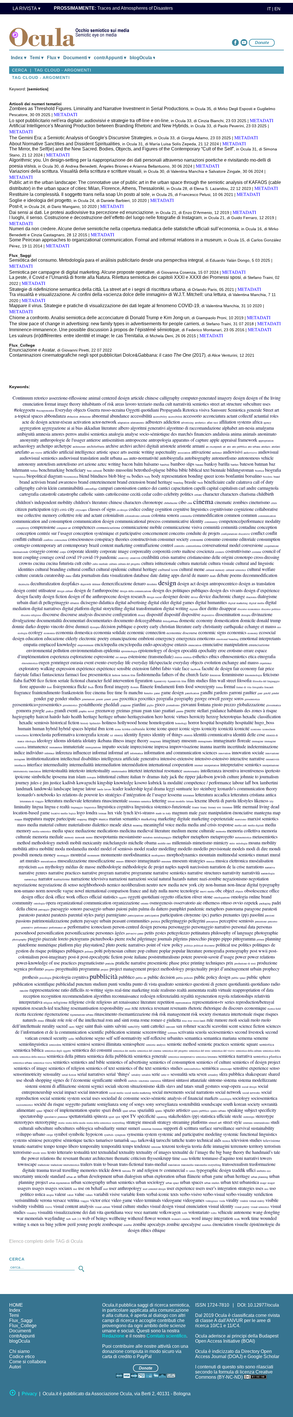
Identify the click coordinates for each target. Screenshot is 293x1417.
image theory (69, 404)
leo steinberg (204, 788)
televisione (271, 1140)
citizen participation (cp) (37, 509)
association (184, 452)
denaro (139, 583)
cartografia (29, 494)
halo (66, 716)
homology (181, 723)
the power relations (38, 1158)
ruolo (255, 1020)
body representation (169, 476)
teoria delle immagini (210, 1146)
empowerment (86, 645)
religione (61, 1002)
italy (165, 776)
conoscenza (60, 540)
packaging (265, 903)
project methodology (165, 969)
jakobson (205, 776)
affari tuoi (212, 422)
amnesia (43, 434)
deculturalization (45, 583)
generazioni (88, 699)
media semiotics (41, 831)
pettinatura (200, 933)
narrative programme (133, 873)
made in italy (163, 813)
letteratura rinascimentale (105, 800)
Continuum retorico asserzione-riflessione (50, 398)
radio (275, 984)
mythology (54, 867)
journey (22, 782)
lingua (37, 806)
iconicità (225, 728)
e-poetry (141, 626)
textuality (127, 1152)
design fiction (55, 596)
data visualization (116, 575)
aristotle (184, 446)
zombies (206, 1225)
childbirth (265, 494)
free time (114, 692)
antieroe (93, 440)
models (238, 849)
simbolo (132, 1081)
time (176, 1158)
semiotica (266, 1044)
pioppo (214, 939)
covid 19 (74, 557)
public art (141, 978)
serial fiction (69, 1075)
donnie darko (24, 626)
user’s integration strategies (230, 1188)
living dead (269, 806)
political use (226, 945)
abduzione (85, 416)
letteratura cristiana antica (253, 794)
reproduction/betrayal (255, 1002)
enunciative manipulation (225, 644)
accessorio (192, 416)
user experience (181, 1188)
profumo (36, 969)
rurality (48, 1026)
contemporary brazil (81, 545)
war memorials (30, 1218)
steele (237, 1116)
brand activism (32, 482)
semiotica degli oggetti (58, 1051)
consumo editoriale (239, 539)
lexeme (201, 800)
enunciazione (259, 644)
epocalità (189, 650)
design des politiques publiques (181, 590)
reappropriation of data (253, 990)
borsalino (253, 476)
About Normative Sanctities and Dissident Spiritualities (64, 143)
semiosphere (133, 1044)
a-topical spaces (29, 416)
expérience (85, 668)
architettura (95, 446)
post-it (73, 957)
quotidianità (239, 984)
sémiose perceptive (45, 1140)
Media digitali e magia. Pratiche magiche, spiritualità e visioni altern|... (146, 8)
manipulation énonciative (230, 812)
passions (23, 921)
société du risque (49, 1104)
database (141, 575)
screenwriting (154, 1032)
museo (120, 861)
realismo (168, 990)
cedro (158, 494)
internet (198, 765)
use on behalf (90, 1188)
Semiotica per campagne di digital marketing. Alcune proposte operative (82, 272)
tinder (184, 1159)
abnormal (100, 416)
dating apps (169, 575)
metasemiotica (243, 837)
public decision (161, 977)
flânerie (146, 686)
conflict (257, 533)
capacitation (182, 488)
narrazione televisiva (89, 879)
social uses (90, 1098)
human (38, 728)
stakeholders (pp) (183, 1116)
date (154, 575)
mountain (207, 855)
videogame (172, 1200)
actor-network (104, 422)
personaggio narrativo (210, 927)
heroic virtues (176, 716)
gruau (136, 710)
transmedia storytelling (208, 1165)
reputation (21, 1008)
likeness (261, 800)
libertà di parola (222, 800)
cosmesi (219, 552)
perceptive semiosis (236, 921)
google (38, 710)
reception (31, 996)
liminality (22, 806)
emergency (165, 638)
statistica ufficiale (215, 1116)
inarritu (219, 746)
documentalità (49, 620)
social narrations (199, 1092)
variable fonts (133, 1194)
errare (248, 650)
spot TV (128, 1116)
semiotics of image (30, 1068)
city (71, 509)
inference (49, 753)
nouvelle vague (60, 891)
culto (86, 563)
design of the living (263, 398)
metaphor (181, 836)
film (183, 681)
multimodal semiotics (236, 855)
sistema (230, 1080)
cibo (182, 502)
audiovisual (268, 452)
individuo (34, 752)
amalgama (265, 428)
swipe (49, 1135)
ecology (35, 632)
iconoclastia (22, 735)
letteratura (188, 795)
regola (223, 996)
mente (89, 837)
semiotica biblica (28, 1050)
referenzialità (169, 996)
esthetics (200, 656)
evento (100, 662)
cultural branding (50, 569)
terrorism (272, 1146)
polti (98, 951)
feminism (215, 675)
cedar (146, 494)
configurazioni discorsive (235, 534)
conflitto (48, 540)
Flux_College (23, 1325)
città (63, 509)
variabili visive (107, 1194)
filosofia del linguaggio (266, 681)
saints (109, 1026)
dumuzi (82, 626)
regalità (187, 996)
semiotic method (181, 1044)
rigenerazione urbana (81, 1015)
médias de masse (81, 867)
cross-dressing (266, 557)
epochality (207, 650)
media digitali (256, 825)
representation (183, 1003)
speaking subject (242, 1110)
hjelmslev (95, 723)
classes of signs (102, 509)
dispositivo (207, 615)
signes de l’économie (72, 1080)
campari (105, 488)
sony (150, 1104)
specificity (267, 1110)
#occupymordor (45, 410)
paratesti (269, 909)
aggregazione (54, 428)
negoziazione (25, 885)
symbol (60, 1134)
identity (118, 735)
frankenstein (73, 692)
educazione (54, 638)
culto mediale (100, 564)
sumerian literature (151, 1129)
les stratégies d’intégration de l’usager (133, 794)
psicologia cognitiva (70, 977)
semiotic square (244, 1044)
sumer (121, 1128)
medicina (128, 830)
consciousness (81, 539)
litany (203, 807)
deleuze (96, 584)
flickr (82, 686)
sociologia (225, 1099)
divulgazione (23, 620)
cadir (230, 482)
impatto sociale (115, 746)
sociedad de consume (120, 1098)
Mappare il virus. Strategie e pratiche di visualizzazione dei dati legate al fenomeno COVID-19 (104, 305)
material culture (53, 824)
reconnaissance (125, 996)
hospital (207, 722)
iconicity (209, 728)
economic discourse (182, 632)
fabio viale (171, 668)
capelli (199, 488)
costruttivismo (238, 551)
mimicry (220, 843)
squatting (162, 1117)
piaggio (34, 939)
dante (69, 576)
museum (166, 861)
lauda (100, 789)
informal (99, 752)
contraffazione (146, 545)
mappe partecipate (59, 818)
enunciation (33, 404)
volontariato (198, 1212)
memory (69, 837)
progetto (49, 969)
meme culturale (201, 830)
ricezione (35, 1014)
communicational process (138, 521)
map (276, 812)
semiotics (200, 404)
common (232, 515)
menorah (80, 837)
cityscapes (81, 510)
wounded (268, 1218)
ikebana (105, 740)
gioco (160, 704)
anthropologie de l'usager (62, 440)
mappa (18, 819)
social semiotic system (60, 1098)
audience (217, 452)
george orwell (207, 698)
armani (198, 446)
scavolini (219, 1026)
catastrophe (68, 494)
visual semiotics (260, 1207)
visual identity (220, 1206)
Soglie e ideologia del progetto (40, 200)
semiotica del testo (199, 1051)
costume (256, 552)
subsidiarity (104, 1128)
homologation (161, 722)
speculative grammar (56, 1117)
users (200, 1188)
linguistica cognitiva (115, 806)
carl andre (247, 488)
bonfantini (235, 476)
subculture (252, 404)
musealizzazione (72, 861)
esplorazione (81, 656)
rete (135, 1008)
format (51, 404)
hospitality (224, 722)
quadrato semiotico (175, 984)
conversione (252, 545)
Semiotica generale (245, 410)
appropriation (266, 440)
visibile (272, 1200)
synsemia (135, 1134)
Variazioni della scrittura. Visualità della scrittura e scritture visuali (75, 171)
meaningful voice (159, 824)
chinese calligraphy (162, 398)
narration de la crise (227, 867)
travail (55, 1170)
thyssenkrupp (159, 1158)
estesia (178, 657)
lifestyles (245, 800)
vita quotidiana (110, 1212)
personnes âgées (110, 933)
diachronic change (228, 596)
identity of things (167, 734)
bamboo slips (182, 464)
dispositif (154, 614)
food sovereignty (200, 686)
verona (46, 1200)
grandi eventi (66, 710)
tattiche (178, 1140)
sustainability (262, 1128)
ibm (101, 728)
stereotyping (46, 1122)
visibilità (36, 1206)
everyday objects (188, 662)
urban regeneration (59, 1183)
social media (116, 1093)
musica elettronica (231, 861)
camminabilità (70, 488)
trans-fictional (131, 1164)
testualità (82, 1152)
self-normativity (128, 1038)
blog (122, 476)
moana (254, 843)
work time (250, 1218)
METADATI (65, 114)
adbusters (153, 422)
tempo (49, 1146)
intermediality (55, 764)
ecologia (22, 633)
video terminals (147, 1200)
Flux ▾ (53, 57)
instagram (19, 759)
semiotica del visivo (223, 1051)
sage (80, 1026)
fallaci (35, 674)
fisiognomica (64, 686)
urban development (95, 1176)
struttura (247, 1123)
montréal (78, 855)
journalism (269, 776)
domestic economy (196, 620)
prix (229, 963)
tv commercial (172, 1170)
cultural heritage (142, 569)
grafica (49, 711)
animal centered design (109, 398)
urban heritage (237, 1176)
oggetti (123, 897)
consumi (196, 539)
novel (79, 891)
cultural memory (215, 570)
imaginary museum (179, 740)
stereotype (265, 1116)
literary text (214, 807)
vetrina (73, 1200)
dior (202, 608)
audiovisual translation (79, 458)
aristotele (168, 446)
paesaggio (44, 909)
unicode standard (50, 1176)
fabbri (155, 668)
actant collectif (240, 416)
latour (91, 788)
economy (253, 633)
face (185, 668)
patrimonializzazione (50, 921)
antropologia (160, 440)
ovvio (238, 903)
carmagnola (268, 488)
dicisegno (89, 602)
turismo (126, 1171)
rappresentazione (44, 990)
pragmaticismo (91, 963)
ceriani (198, 495)
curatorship (54, 575)
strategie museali (141, 1122)
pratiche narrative (130, 963)
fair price (266, 668)
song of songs (132, 1104)
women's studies (180, 1219)
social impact (64, 1092)
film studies (197, 680)
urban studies (211, 1183)
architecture (79, 446)
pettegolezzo (178, 933)
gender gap (44, 698)
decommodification (260, 575)
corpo (63, 552)
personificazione (79, 933)
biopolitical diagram (44, 476)
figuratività (174, 681)
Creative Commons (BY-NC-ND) (234, 1375)
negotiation (259, 879)
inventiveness (252, 770)
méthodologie (109, 867)
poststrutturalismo (164, 957)
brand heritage (159, 482)
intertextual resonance (162, 770)
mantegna (263, 812)
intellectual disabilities (80, 758)
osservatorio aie (188, 903)
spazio (158, 1111)
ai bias (77, 428)
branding (178, 483)
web (68, 1219)
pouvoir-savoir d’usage (213, 957)
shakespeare (256, 1074)
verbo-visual (214, 1194)
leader (117, 788)
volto (214, 1213)
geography (183, 698)
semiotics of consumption (172, 1062)
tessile (36, 1153)
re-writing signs (100, 990)
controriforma (193, 546)
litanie (195, 807)
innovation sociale (248, 752)
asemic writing (141, 452)
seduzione (84, 1038)
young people (89, 1224)
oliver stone (202, 897)
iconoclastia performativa (52, 734)
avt (81, 464)
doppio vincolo (50, 626)
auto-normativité (144, 458)
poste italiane (135, 957)
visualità (45, 1212)
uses (266, 404)
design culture (65, 591)
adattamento (137, 422)
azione (90, 464)
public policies (184, 978)
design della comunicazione (135, 591)
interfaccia (20, 765)
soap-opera (231, 1086)
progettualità (67, 969)
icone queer (167, 728)
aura (125, 459)
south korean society (241, 1104)
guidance (218, 710)
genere (99, 699)
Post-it (15, 206)
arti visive (36, 452)
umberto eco (264, 1171)
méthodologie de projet (143, 867)
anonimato (267, 434)
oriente (145, 903)
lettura (189, 801)
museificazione (101, 861)
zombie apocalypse (184, 1224)
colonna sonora (165, 515)
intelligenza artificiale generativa (130, 758)
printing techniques (208, 963)
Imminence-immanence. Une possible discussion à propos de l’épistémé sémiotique (94, 329)
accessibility (160, 416)
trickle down (110, 1170)
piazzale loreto (55, 939)
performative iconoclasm (89, 927)
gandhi (206, 692)
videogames (193, 1200)
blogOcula (19, 1341)
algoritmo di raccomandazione (194, 428)
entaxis (181, 644)
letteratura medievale (63, 800)
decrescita (23, 584)
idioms (60, 740)
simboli (120, 1080)
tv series (190, 1171)
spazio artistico (176, 1110)
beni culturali (94, 471)
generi (107, 699)
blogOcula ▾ (142, 57)
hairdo (55, 716)
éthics (146, 1230)
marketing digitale (174, 818)
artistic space (107, 452)
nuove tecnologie (184, 891)
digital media (256, 603)
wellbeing (117, 1218)
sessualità (179, 1074)
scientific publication (106, 1032)
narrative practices (64, 873)
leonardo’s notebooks (36, 794)
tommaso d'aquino (218, 1158)
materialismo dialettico (88, 824)
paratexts (59, 915)
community (211, 522)
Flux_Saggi (21, 1320)
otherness (211, 903)
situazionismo (142, 1086)
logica (72, 813)
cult (78, 563)
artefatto (22, 452)
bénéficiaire (214, 482)
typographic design (214, 1170)
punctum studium (91, 984)
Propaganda (170, 410)
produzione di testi (245, 963)
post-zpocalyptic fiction (101, 957)
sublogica (84, 1128)
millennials (181, 843)
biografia (273, 470)
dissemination (227, 614)
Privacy (29, 1393)
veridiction (263, 1194)
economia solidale (110, 632)
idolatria (74, 740)
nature (192, 879)
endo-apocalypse (158, 644)
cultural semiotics (236, 570)
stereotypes (24, 1122)
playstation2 (94, 945)
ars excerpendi (214, 446)
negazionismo (235, 879)
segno (99, 1038)
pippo (226, 939)
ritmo (41, 1021)
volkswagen (170, 1212)
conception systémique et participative (107, 533)
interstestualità (55, 770)
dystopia (95, 627)
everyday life (119, 662)
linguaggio (77, 807)
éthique (158, 1230)
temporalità (111, 1146)
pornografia (213, 951)
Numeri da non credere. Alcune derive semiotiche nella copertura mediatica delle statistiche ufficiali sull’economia (124, 228)
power (240, 957)
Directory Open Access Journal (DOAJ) (233, 1354)
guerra (179, 711)
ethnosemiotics (233, 656)
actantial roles (266, 416)
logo (81, 812)
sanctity (134, 1026)
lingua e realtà (57, 806)
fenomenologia (253, 675)
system (150, 1134)
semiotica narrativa (235, 1056)
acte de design (34, 422)
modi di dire (257, 849)
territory (256, 1146)
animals (249, 434)
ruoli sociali (239, 1020)
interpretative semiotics (240, 764)
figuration (144, 680)
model (93, 849)
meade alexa (121, 824)
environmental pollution (47, 650)
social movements (168, 1092)
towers (266, 1158)
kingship (105, 782)
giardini (139, 704)
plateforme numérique (37, 945)
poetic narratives (130, 945)
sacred (62, 1026)
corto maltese (183, 551)
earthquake (233, 626)
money (49, 855)
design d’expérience (262, 590)
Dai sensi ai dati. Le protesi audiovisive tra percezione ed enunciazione (81, 212)
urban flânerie (188, 1176)
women (163, 1218)
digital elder (158, 602)
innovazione (272, 753)
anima (236, 434)
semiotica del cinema (149, 1051)
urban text (229, 1182)
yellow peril (65, 1224)
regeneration (206, 996)
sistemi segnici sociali (97, 1086)
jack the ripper (182, 776)
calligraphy (25, 488)
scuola (201, 1032)
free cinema (95, 692)
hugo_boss (264, 722)
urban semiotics (120, 1182)
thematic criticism (130, 1158)
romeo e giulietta (166, 1020)
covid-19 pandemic (100, 557)
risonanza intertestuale (232, 1014)
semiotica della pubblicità (109, 1056)
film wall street (222, 680)
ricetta (20, 1014)
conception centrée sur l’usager (44, 533)
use (75, 1189)
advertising (187, 422)
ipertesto (272, 770)
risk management (174, 1014)
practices (69, 963)
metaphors (200, 836)
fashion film (128, 675)
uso (266, 1189)
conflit (271, 533)
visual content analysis (73, 1206)
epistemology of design (159, 650)
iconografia (86, 734)
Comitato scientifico (166, 1335)
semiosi (69, 1044)
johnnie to (249, 776)
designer (170, 596)
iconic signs (189, 728)
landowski (43, 788)
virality (232, 1200)
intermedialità (81, 764)
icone (151, 728)
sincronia (143, 1081)
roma (134, 1020)
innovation (224, 753)
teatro (191, 1140)
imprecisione (141, 746)
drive (69, 626)
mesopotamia (106, 836)
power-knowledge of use (38, 963)
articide (137, 398)
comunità (211, 527)
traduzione (44, 1165)
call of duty (263, 482)
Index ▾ (18, 57)
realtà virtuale (219, 990)
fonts (180, 686)
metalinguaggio (162, 837)
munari (262, 855)
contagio (22, 545)
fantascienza (53, 674)
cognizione (244, 509)
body (147, 477)
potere (186, 957)
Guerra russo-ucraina (106, 410)
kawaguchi (86, 782)
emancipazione (123, 638)
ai (68, 428)
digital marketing (238, 603)
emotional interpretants (260, 638)
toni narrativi (247, 1158)
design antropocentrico (217, 583)
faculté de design (217, 668)
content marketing (116, 545)
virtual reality (256, 1201)
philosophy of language (232, 933)
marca (103, 818)
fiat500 (29, 680)
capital (212, 488)
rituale (50, 1020)
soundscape (211, 1104)
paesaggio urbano (99, 909)
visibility (19, 1206)
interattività (272, 759)
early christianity (208, 626)
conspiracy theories (112, 539)
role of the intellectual (85, 1020)
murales (32, 861)
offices (82, 897)
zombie (128, 1225)
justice (55, 782)
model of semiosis (116, 849)
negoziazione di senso (58, 885)
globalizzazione (251, 704)
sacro (71, 1027)
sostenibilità (189, 1104)
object (228, 891)
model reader (145, 849)
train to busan (106, 1164)
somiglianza (107, 1104)
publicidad (65, 984)
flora (99, 686)
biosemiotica (71, 477)
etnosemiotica (29, 663)
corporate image (114, 551)
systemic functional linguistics (250, 1134)
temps (127, 1146)
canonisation (125, 488)
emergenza (186, 638)
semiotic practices (213, 1044)
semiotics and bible (88, 1062)
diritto (212, 608)
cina (189, 503)
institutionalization (42, 758)
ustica (40, 1194)
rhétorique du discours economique (234, 1008)
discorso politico (270, 609)
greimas (123, 710)
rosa (184, 1021)
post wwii (259, 951)
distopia (245, 615)
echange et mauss (260, 626)
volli (184, 1213)
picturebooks (102, 939)
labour (238, 782)
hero (159, 716)
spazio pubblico (200, 1111)
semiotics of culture (213, 1062)
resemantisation (84, 1008)
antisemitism (113, 440)
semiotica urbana (22, 1063)
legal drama (154, 788)
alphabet (229, 428)
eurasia (76, 662)
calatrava (244, 482)
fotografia (257, 687)
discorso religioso (31, 615)
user (105, 1189)
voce (128, 1212)
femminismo (233, 674)
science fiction (252, 1026)
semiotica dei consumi (92, 1050)
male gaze (198, 812)
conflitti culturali (27, 539)
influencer (82, 752)
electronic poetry (94, 638)
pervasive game (134, 933)
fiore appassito (33, 686)
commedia (186, 516)
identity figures (137, 734)
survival (242, 1128)
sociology (241, 1098)
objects (239, 891)
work (237, 1219)
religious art (107, 1002)
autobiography (198, 458)
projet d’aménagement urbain (235, 969)
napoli (183, 867)
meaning (137, 825)
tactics (89, 1140)
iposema (59, 776)
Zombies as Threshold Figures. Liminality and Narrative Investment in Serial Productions (98, 108)
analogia (116, 434)
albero (123, 428)
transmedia (187, 1165)
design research (132, 596)
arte (229, 446)
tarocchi (163, 1140)
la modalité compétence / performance (197, 782)
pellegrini (196, 921)
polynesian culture (120, 951)
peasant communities (131, 921)
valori (70, 1195)
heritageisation (141, 716)
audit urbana (111, 458)
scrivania (186, 1032)
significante (102, 1080)
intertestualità (119, 771)
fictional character (86, 680)
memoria (221, 831)
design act (186, 583)
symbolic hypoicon (85, 1134)
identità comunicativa (212, 734)
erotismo (234, 650)
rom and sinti (117, 1020)
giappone (125, 705)
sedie (71, 1039)
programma (89, 969)
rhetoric (195, 1008)
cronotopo (243, 557)
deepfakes (70, 583)
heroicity (197, 716)
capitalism (228, 488)
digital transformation (143, 608)
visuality (32, 1213)
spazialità (145, 1110)
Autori (15, 1366)
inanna (206, 746)
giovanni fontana (196, 704)
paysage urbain (97, 921)
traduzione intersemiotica (65, 1165)
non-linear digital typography (253, 885)
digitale (193, 609)
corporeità (162, 551)
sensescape (226, 1069)
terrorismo (22, 1152)
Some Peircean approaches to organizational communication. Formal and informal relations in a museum (115, 239)
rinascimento (105, 1014)
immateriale (73, 746)
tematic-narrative (28, 1146)
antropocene (136, 440)
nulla (163, 891)
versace (59, 1200)
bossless (267, 477)
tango (133, 1141)
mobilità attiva (25, 849)
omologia (239, 897)
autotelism (46, 464)
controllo (179, 546)
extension (140, 668)
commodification (208, 515)
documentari (74, 620)
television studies (246, 1140)
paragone (252, 909)
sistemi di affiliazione (57, 1086)
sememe (261, 1038)
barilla (223, 464)
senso (275, 1068)
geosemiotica (252, 699)
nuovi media (207, 891)
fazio (204, 674)
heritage (90, 716)
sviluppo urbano (30, 1134)
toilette (195, 1158)
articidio (50, 452)
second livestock (249, 1032)
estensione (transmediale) (150, 656)
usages (38, 1188)
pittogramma (244, 939)
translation (174, 1165)
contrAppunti (22, 1335)
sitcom (123, 1086)
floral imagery (116, 686)
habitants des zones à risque (252, 710)
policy (177, 945)
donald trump (269, 620)
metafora (148, 837)
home (143, 722)
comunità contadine (238, 527)
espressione (104, 656)
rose (190, 1021)
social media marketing (137, 1093)
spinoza (100, 1116)
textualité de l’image (190, 1152)
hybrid (52, 728)
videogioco (211, 1201)
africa (257, 422)
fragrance (22, 692)
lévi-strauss (144, 812)
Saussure (219, 410)
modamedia (76, 849)
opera (51, 903)
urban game (212, 1176)
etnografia (267, 656)
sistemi (31, 1086)
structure (234, 404)
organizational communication (84, 903)
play (78, 945)
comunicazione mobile (141, 527)
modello (185, 849)
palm (132, 909)
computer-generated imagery (206, 398)
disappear (227, 608)
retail (127, 1009)
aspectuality (166, 452)
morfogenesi (158, 855)
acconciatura (214, 416)
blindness (98, 476)
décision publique (116, 626)
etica (252, 656)
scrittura (172, 1033)
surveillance (223, 1128)
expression (65, 668)
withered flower (142, 1218)
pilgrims (180, 939)
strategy (164, 1122)
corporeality (140, 551)
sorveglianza (166, 1104)
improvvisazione (184, 746)
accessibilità (175, 416)
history (84, 723)
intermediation (107, 764)
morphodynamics (182, 855)
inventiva (231, 770)
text (94, 1152)
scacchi (204, 1026)
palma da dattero (153, 909)
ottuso (226, 903)
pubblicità (104, 976)
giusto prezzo (224, 704)
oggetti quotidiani (143, 897)
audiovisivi (232, 452)
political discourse (204, 945)
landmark (24, 788)
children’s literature (91, 502)
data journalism (86, 575)
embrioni (146, 638)
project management (128, 969)
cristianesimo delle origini (210, 557)
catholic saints (91, 494)
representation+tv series (213, 1002)
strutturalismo (262, 1123)
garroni (235, 692)
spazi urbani (129, 1111)
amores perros (64, 434)
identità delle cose (249, 734)
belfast (34, 471)
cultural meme (192, 569)
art (224, 446)
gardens (221, 692)
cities (274, 503)
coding (148, 509)
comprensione (43, 527)
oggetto (167, 897)
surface (205, 1128)
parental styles (81, 915)
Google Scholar (263, 1356)
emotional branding (227, 639)
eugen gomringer (54, 662)
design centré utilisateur (34, 590)
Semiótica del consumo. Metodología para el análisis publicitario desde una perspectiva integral (106, 260)
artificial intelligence (77, 452)
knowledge (123, 782)
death (213, 576)
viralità (244, 1201)
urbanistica (249, 1182)
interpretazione (270, 765)
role (61, 1020)
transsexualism (235, 1164)
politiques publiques (65, 951)
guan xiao (152, 710)
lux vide (115, 812)
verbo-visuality (239, 1194)
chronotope (152, 502)
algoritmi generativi (147, 428)
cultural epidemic (111, 569)
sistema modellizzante (257, 1080)
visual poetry (242, 1207)
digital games (182, 602)
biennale (218, 470)
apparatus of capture (190, 440)
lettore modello (176, 801)
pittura (260, 939)
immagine (257, 741)
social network (228, 1092)
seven (202, 1074)
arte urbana (254, 446)
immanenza (55, 747)
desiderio (152, 584)
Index (14, 1310)
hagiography (23, 716)
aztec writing (109, 464)
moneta (35, 855)
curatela (36, 575)
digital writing (175, 608)
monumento (111, 855)
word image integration (212, 1218)
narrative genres (33, 873)
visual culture (102, 1207)
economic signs (212, 632)
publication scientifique (34, 984)
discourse (51, 614)
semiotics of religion (66, 1068)
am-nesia (246, 428)
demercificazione (117, 583)
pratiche (109, 963)
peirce (155, 921)
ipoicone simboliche (33, 776)
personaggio (179, 927)
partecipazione (136, 915)
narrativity (231, 873)
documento (124, 620)
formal (229, 686)
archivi (126, 446)
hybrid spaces (71, 728)
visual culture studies (130, 1206)
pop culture (148, 951)
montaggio (63, 855)
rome (145, 1020)
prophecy (271, 969)
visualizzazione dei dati (75, 1212)
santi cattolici (153, 1026)
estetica (187, 657)
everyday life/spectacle (152, 662)
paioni (121, 909)
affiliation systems (235, 422)
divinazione (262, 614)
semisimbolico (192, 1069)
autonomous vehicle (256, 458)
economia (49, 633)
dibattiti (74, 603)
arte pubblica (239, 446)
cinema (203, 501)
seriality (135, 1075)
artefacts (265, 446)
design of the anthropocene (92, 596)
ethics (214, 656)
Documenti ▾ (76, 57)
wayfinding (54, 1218)
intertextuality (191, 771)
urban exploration (159, 1176)
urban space (172, 1183)
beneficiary (76, 470)
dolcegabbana (170, 621)
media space (63, 830)
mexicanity (92, 843)
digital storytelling (106, 608)
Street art (271, 410)
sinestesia (155, 1081)
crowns (25, 563)
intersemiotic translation (27, 771)
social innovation (93, 1092)
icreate (103, 734)
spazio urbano (218, 1111)
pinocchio (198, 939)
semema (245, 1038)
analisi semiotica (92, 434)
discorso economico (248, 609)
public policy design (212, 977)
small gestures (207, 1086)
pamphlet (177, 909)
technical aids (209, 1140)
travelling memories (80, 1170)
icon (110, 728)
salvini (120, 1026)
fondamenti (165, 686)
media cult (162, 404)
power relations (261, 957)
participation (152, 915)
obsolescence (256, 891)
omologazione (222, 897)
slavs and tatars (179, 1086)
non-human (216, 885)
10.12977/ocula (263, 1305)
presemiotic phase (163, 963)
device (194, 597)
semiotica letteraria (206, 1057)
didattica (106, 602)
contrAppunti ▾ (110, 57)
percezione (261, 921)
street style (232, 1122)
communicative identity (182, 521)
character (211, 494)
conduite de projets (203, 533)
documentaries (99, 620)
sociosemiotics (24, 1105)
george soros (232, 698)
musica (210, 861)
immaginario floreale (232, 740)
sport (111, 1117)
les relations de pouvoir (77, 794)
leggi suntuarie (179, 788)
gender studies (68, 698)
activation (82, 422)
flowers (134, 687)
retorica (146, 1008)
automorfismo (224, 458)
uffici (251, 1170)
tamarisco (104, 1140)
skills (160, 1086)
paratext (43, 915)
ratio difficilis (72, 990)
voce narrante (146, 1212)
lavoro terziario (138, 404)
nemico (113, 885)
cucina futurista (60, 563)
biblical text (199, 470)
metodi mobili (68, 843)
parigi (100, 915)
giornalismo (173, 705)
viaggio (84, 1201)
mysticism (28, 867)
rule (210, 1020)
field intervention (119, 680)
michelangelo (115, 843)
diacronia (251, 597)
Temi (14, 1315)
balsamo (151, 464)
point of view (158, 945)
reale (155, 990)
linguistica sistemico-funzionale (162, 806)
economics (236, 632)
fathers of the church (180, 674)
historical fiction (64, 722)
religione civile (82, 1002)
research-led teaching (50, 1008)
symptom (120, 1135)
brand (277, 477)
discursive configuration (115, 614)
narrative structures (204, 873)
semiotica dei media (124, 1051)
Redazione (113, 1335)
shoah (28, 1080)
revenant (161, 1008)
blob (112, 476)
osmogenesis (161, 903)
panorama (234, 909)
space (39, 1111)
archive (112, 446)
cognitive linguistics (191, 509)
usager (271, 1183)
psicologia (45, 978)
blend (84, 476)
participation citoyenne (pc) (184, 915)
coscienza (205, 551)
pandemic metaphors (205, 909)
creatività (135, 558)
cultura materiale (192, 563)
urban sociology (150, 1182)
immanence (37, 746)
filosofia (244, 680)
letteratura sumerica (140, 801)
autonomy (27, 464)
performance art (57, 927)
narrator (45, 879)
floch (91, 687)
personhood (25, 933)
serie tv (165, 1075)
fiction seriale (57, 680)
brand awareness (62, 482)
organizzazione (126, 903)
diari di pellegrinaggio (49, 602)
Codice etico (22, 1356)
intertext (135, 770)
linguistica (90, 807)
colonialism (113, 515)
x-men (33, 1224)
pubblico (126, 977)
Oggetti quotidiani (142, 410)
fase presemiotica (95, 674)
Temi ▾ (36, 57)
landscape (62, 788)
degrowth (85, 584)
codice (134, 509)
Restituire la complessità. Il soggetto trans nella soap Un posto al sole (79, 194)
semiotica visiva (42, 1063)
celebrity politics (178, 494)
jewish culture (226, 776)
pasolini (257, 915)
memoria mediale (47, 836)
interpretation (211, 765)
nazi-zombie (210, 879)
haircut (42, 716)
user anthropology (125, 1188)
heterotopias (230, 716)
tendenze (142, 1146)
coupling (31, 557)
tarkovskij (146, 1140)
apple (214, 440)
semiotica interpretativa (181, 1057)
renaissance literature (137, 1002)
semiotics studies (168, 1068)
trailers (86, 1164)
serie (156, 1074)
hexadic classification (262, 716)
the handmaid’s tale (263, 1152)
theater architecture (96, 1158)
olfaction (183, 897)
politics (244, 945)
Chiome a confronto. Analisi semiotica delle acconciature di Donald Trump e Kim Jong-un (99, 317)
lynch (128, 812)
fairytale (21, 674)
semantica (193, 1038)
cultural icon (168, 569)
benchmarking (52, 470)
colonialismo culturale (137, 516)
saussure (170, 1027)
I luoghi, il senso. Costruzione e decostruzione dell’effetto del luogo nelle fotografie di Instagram (105, 217)
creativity (123, 558)
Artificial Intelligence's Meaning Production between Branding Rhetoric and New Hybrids (98, 125)
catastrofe (48, 494)
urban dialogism (127, 1176)
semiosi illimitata (106, 1044)
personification (50, 933)
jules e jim (39, 782)
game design (172, 692)
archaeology (24, 446)
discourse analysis (76, 614)
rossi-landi (199, 1021)
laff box (252, 782)
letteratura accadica (212, 794)
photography (19, 939)
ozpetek (251, 903)
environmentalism (86, 650)
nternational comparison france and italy (121, 891)
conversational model (221, 545)
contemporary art (46, 545)
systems (20, 1140)
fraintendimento (46, 692)
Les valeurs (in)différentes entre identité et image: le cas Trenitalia (76, 335)
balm (138, 464)
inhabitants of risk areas (103, 404)
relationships (242, 996)
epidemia (112, 650)
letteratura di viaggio (31, 801)
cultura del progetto (129, 564)
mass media (27, 824)
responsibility (112, 1008)
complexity (22, 528)
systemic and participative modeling (190, 1134)
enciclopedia (106, 644)
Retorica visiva (196, 410)
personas (264, 927)
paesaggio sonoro (66, 909)
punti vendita (119, 984)
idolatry (89, 740)
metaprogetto (222, 836)
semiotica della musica (32, 1057)
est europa (121, 657)
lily (272, 801)
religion (47, 1003)
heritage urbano (112, 716)
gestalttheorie (90, 704)
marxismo (240, 819)
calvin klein (46, 488)
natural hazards (172, 879)
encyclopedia (130, 644)
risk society (201, 1014)
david (186, 575)
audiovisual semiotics (38, 458)
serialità (146, 1075)
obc (218, 891)
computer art (64, 528)
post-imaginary (53, 957)
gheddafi (111, 704)
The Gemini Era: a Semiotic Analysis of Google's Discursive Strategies (80, 137)
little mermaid (245, 806)
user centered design (154, 1189)
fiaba (17, 680)
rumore (221, 1020)
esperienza (59, 656)
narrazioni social (143, 879)
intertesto (77, 770)
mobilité (46, 849)
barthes (235, 465)
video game (121, 1200)
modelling (168, 849)
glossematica (273, 705)
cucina (39, 563)
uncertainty (23, 1176)
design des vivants (226, 590)
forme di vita (243, 687)
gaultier (249, 692)
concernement (155, 533)
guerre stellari (196, 710)
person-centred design (132, 927)
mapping (82, 819)
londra (91, 812)
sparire (94, 1110)
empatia (30, 644)
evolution (212, 662)
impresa (161, 746)
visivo (48, 1207)
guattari (168, 710)
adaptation (123, 422)
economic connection (146, 632)
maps (93, 818)
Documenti (20, 1330)
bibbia (172, 470)
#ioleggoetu (24, 410)
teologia (183, 1146)
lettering (159, 800)
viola (222, 1201)
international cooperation (171, 764)
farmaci (72, 674)
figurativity (160, 681)
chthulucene (170, 503)
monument (93, 855)
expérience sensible (113, 668)
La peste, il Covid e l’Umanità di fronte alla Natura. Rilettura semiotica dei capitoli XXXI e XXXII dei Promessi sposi (125, 277)
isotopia (91, 777)
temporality (90, 1146)
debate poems (229, 575)
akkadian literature (100, 428)
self (109, 1038)
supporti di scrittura (180, 1128)
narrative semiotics (169, 873)
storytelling (118, 1123)
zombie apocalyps (149, 1224)
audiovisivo (250, 452)
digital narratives (46, 608)
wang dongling (266, 1212)
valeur (60, 1194)
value (79, 1194)
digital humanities (211, 602)
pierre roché (125, 939)
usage (263, 1183)
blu (128, 477)
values (89, 1195)
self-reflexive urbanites (163, 1038)
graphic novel (86, 711)
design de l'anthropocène (96, 590)
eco (279, 627)
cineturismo (259, 502)
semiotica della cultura (249, 1051)
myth (41, 867)
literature (227, 807)
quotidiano (260, 984)
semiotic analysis (156, 1045)
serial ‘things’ (118, 1074)
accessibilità (141, 416)
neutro (152, 885)
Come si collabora (27, 1361)
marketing (149, 818)
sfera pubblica (231, 1074)
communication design (93, 521)
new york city (192, 885)
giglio (150, 705)
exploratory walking (37, 668)
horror (193, 722)
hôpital (90, 728)
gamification (192, 693)
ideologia (30, 741)
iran (71, 776)
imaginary (155, 741)
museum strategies (188, 861)
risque (259, 1014)
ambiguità (26, 434)
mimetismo (202, 843)
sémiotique (72, 1140)
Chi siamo (19, 1351)
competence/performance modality (250, 521)
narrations (255, 867)
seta (192, 1074)
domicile (248, 620)
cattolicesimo (117, 494)
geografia (164, 698)
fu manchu (133, 692)
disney (141, 615)
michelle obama (142, 843)
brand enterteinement (97, 482)
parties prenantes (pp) (229, 915)
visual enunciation (191, 1206)
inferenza (64, 752)
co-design (122, 510)
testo (43, 1153)
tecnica (226, 1141)
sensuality (52, 1074)
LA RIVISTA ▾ (26, 8)
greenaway (105, 710)
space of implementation (65, 1110)
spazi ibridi (111, 1110)
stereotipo (248, 1117)
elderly (72, 638)
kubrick (155, 782)
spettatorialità (80, 1116)
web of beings (95, 1218)
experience (266, 663)
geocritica (128, 698)
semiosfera (55, 1045)
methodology (43, 843)
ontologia (39, 903)
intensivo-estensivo (212, 758)
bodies (137, 476)
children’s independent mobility (44, 502)
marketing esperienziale (212, 818)
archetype (63, 446)
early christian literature (171, 626)
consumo (212, 539)
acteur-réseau (60, 422)
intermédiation (134, 764)
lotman (102, 813)
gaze (260, 693)
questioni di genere (210, 984)
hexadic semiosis (34, 722)
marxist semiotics (263, 818)
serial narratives (91, 1074)
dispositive (190, 614)
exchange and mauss (240, 662)
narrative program (98, 873)
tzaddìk (238, 1170)
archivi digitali (146, 446)
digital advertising (131, 602)
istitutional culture (113, 776)
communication (267, 516)
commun (249, 515)
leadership (133, 788)
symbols (109, 1135)
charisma (247, 494)
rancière (24, 991)
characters (229, 494)
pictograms (79, 939)
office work (65, 897)
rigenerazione (57, 1014)
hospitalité (244, 722)
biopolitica (19, 477)
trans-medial (156, 1164)
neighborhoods (92, 885)
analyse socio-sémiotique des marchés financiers (168, 434)
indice (19, 752)
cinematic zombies (231, 502)
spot (117, 1117)
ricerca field (274, 1009)
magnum (180, 812)
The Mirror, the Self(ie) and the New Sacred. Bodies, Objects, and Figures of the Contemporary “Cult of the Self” (121, 148)
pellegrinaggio (174, 921)
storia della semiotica (98, 1123)
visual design (161, 1206)
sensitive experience (250, 1068)
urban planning (259, 1177)
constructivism (143, 539)
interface (34, 764)
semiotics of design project (256, 1062)
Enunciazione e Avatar (32, 350)
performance (41, 927)
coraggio (37, 551)
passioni (269, 915)
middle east (164, 843)
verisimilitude (27, 1200)
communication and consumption (42, 521)
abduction (72, 416)
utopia (50, 1195)
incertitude (236, 746)
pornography (237, 951)
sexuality (213, 1075)
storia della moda (75, 1123)
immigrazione (93, 747)
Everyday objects (70, 410)
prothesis (30, 977)
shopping (43, 1080)
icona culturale (133, 728)
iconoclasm (268, 729)
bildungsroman (240, 470)
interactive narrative (247, 758)
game (157, 693)
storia (61, 1123)
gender (275, 693)
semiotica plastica (267, 1056)
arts (123, 452)
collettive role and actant (80, 515)
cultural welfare (261, 569)
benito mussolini (118, 470)
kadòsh (68, 782)
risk (155, 1014)
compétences (83, 527)
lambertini (269, 782)
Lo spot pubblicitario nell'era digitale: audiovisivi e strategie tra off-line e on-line (89, 120)
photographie (266, 933)
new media (169, 885)
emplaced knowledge (57, 644)
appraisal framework (239, 440)
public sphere (259, 977)
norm (40, 891)
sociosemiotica (264, 1098)
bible (183, 470)
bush (200, 483)
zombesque (112, 1224)
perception (212, 921)
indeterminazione (262, 746)
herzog (212, 716)
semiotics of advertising (127, 1062)
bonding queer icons (206, 476)
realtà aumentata (191, 990)
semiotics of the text (133, 1068)
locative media (59, 813)
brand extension (131, 482)
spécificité (146, 1116)
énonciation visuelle (230, 1224)
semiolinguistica (33, 1044)
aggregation (30, 428)
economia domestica (74, 632)
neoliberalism (133, 885)
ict (111, 735)
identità (188, 735)
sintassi (168, 1080)
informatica (136, 753)
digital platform (75, 608)
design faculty (28, 596)
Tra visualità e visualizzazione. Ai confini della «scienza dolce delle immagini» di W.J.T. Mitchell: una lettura (117, 294)
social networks (251, 1093)
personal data (243, 927)
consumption (268, 539)
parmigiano (116, 915)
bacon (127, 464)
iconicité (242, 728)
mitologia (241, 843)
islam (81, 776)
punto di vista (144, 984)
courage (47, 557)
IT (267, 8)
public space (238, 978)
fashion (116, 675)
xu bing (47, 1224)
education (34, 638)
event (89, 662)
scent (233, 1026)
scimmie (133, 1032)
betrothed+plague (149, 470)
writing (19, 1224)
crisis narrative (173, 557)
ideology (45, 740)
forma (219, 687)
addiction (171, 422)
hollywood (127, 722)
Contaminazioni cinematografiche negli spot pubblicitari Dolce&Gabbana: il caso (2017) (107, 355)
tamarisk (121, 1140)
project (104, 969)
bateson (247, 464)
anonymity (29, 440)
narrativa (270, 867)
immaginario (205, 741)
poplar (165, 951)
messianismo (130, 836)
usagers (24, 1188)
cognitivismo (221, 509)
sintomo (215, 1080)
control (167, 545)
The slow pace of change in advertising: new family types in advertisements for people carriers (104, 323)
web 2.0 (76, 1219)
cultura (113, 564)
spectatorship (31, 1116)
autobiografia (171, 458)
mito (232, 843)
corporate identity (83, 551)
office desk (44, 897)
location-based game (31, 812)
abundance (119, 416)
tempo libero (67, 1146)
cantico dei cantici (154, 488)
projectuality (196, 969)
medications (107, 830)
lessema (175, 794)
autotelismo (66, 464)
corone (52, 551)
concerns (177, 533)
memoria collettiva (243, 830)
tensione (156, 1147)
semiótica (210, 1068)
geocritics (146, 698)
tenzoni (168, 1146)
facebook (196, 669)
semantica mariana (220, 1038)
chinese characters (125, 502)
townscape (27, 1164)
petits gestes (155, 933)
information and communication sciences (180, 752)
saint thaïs (93, 1026)
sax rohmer (186, 1026)
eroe (222, 650)
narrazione (62, 879)
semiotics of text (100, 1068)
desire (184, 596)
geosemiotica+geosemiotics (37, 704)
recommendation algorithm (86, 996)
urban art (71, 1177)
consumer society (173, 539)
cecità (135, 494)
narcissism (199, 867)
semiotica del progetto (175, 1051)
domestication (226, 620)
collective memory (40, 515)
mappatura (32, 818)
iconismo (256, 729)
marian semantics (124, 818)
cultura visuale (221, 563)
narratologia (267, 873)
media (181, 824)
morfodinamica (136, 855)
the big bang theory (226, 1152)
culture (22, 575)
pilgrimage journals (154, 939)
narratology (30, 879)
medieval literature (153, 830)
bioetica (259, 471)
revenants (178, 1008)
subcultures (64, 1128)
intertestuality (98, 770)
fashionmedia (148, 674)
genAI (267, 693)
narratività (182, 404)
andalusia (221, 434)
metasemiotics (265, 836)
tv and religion (145, 1170)
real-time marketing (132, 990)
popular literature (187, 951)
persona (160, 927)
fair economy (245, 668)
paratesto (27, 915)
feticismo (271, 674)
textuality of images (153, 1152)
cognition (163, 509)
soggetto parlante (80, 1104)
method (23, 843)
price (185, 963)
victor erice (100, 1200)
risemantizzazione (134, 1014)
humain (24, 728)
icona (118, 729)
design (239, 398)
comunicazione (108, 527)
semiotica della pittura (66, 1056)
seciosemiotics (220, 1032)
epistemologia (129, 651)
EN (277, 8)
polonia (89, 951)
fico (40, 680)
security (60, 1038)
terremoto (239, 1146)
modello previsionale (212, 849)
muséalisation (261, 861)
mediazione (85, 830)
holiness (109, 722)
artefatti (276, 446)
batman (261, 464)
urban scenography (88, 1182)
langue (78, 788)
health (76, 716)
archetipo (44, 446)
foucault (269, 687)
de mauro (200, 575)
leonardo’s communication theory (247, 788)
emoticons (206, 638)
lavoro (107, 789)
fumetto (148, 693)
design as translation (257, 583)
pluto (110, 945)
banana (199, 465)
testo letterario (60, 1152)
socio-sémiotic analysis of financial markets (179, 1098)
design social (154, 597)
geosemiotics (70, 705)
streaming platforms (189, 1122)
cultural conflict (81, 569)
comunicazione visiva (182, 527)
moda (60, 849)
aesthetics (200, 422)
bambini (164, 465)
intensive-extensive (177, 758)
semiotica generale (150, 1056)
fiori (49, 687)
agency (267, 422)
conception (267, 527)
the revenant (67, 1158)
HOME (16, 1305)
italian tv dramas (145, 776)
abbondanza (55, 416)
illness (118, 740)
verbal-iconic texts (162, 1194)
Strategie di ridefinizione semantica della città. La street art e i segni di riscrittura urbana (97, 289)
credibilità (150, 557)
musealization (48, 861)
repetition (165, 1002)
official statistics (103, 897)
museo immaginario (142, 861)
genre (115, 699)
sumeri (134, 1128)
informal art (118, 752)
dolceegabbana (148, 620)
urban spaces (191, 1182)
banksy (210, 464)
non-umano (24, 891)
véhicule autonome (235, 1212)
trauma (43, 1170)
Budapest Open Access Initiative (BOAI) (236, 1338)
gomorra (23, 710)
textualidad (108, 1152)
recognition (51, 996)
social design (249, 1087)
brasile (190, 482)
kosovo (140, 782)
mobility (269, 843)
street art (217, 404)
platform (65, 945)
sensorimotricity (27, 1074)
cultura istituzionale (158, 563)
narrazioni (118, 879)
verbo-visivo (191, 1194)
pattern (76, 921)
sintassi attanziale (191, 1080)
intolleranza (211, 770)
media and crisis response (210, 824)
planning (273, 939)
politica (188, 945)
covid (60, 557)
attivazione (201, 452)
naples (171, 867)
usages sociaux (58, 1188)
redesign (147, 996)
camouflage (90, 489)
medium (179, 830)
